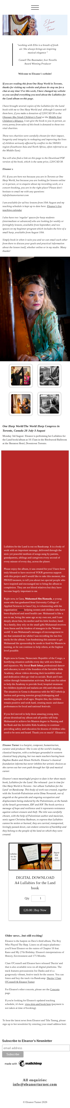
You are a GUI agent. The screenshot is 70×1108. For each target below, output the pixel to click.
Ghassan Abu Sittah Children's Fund (22, 117)
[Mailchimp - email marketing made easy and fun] (23, 1063)
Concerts (55, 989)
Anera (21, 609)
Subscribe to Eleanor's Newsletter (27, 1041)
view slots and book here (38, 1004)
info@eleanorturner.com (35, 1084)
